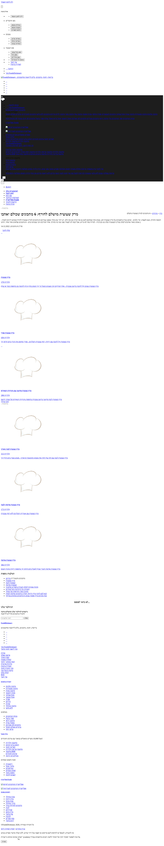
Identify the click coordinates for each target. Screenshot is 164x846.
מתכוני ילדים (60, 114)
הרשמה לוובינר (11, 202)
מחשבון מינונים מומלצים (38, 154)
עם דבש (9, 195)
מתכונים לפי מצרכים (79, 118)
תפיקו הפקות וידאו (8, 829)
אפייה (99, 114)
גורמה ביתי (10, 173)
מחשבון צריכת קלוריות (55, 154)
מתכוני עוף (78, 114)
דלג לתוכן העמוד (7, 2)
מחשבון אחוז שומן (22, 154)
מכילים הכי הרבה (12, 139)
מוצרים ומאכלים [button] (24, 135)
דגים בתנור (10, 821)
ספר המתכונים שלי (115, 118)
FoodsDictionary (6, 623)
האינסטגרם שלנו (12, 191)
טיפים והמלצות (26, 169)
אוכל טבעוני (10, 697)
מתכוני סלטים (152, 114)
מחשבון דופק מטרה (28, 152)
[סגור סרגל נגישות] (2, 6)
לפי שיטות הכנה (11, 118)
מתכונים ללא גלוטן (43, 114)
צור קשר (14, 62)
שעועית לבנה (10, 583)
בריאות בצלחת (108, 173)
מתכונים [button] (22, 110)
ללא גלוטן (9, 708)
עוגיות (89, 114)
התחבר (9, 69)
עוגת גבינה (9, 801)
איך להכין (99, 169)
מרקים (52, 114)
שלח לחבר (6, 230)
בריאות (83, 169)
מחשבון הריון (10, 160)
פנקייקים (9, 810)
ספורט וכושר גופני (52, 169)
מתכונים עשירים (93, 118)
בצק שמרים (10, 818)
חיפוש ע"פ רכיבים (25, 139)
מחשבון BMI (10, 154)
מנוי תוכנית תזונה (7, 668)
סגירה (4, 842)
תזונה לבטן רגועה (61, 173)
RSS (2, 675)
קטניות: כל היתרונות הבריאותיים (18, 589)
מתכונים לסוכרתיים (29, 114)
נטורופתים (9, 768)
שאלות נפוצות (6, 659)
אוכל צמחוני (120, 114)
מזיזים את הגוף (36, 173)
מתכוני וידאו (103, 118)
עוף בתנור (9, 814)
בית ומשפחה (91, 169)
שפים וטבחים (11, 770)
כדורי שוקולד (10, 803)
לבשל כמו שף (73, 173)
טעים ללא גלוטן (97, 173)
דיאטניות (9, 764)
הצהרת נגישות (16, 64)
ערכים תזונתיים (38, 139)
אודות (3, 653)
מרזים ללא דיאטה (48, 173)
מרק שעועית (10, 581)
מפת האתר (5, 657)
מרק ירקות (10, 799)
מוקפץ (94, 114)
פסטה (85, 114)
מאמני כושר (10, 773)
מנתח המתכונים (128, 118)
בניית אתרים (20, 829)
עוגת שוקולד (10, 797)
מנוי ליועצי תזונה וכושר (9, 649)
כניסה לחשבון (13, 105)
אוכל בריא (57, 118)
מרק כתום (9, 812)
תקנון (3, 662)
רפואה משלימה (64, 169)
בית (161, 213)
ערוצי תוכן (9, 167)
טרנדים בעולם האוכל (13, 114)
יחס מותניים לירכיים (13, 152)
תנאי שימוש (10, 662)
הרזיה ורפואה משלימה (22, 173)
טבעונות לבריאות (84, 173)
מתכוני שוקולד (11, 706)
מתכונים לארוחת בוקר (14, 805)
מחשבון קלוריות (58, 152)
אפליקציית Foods (12, 123)
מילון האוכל (10, 137)
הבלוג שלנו (5, 673)
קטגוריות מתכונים (6, 681)
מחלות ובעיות (76, 169)
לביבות (8, 816)
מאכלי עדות (48, 118)
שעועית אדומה (11, 585)
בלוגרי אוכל (10, 766)
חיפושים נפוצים (5, 792)
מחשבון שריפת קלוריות (43, 152)
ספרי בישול (40, 118)
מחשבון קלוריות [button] (23, 141)
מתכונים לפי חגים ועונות (26, 118)
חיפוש (8, 187)
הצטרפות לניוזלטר (12, 198)
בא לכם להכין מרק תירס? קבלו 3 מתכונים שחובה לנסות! (26, 594)
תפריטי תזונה (49, 139)
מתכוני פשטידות (141, 114)
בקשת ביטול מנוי (7, 670)
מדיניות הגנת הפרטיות (9, 839)
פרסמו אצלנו (5, 655)
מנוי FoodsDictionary (14, 73)
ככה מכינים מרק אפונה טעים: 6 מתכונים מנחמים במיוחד (26, 596)
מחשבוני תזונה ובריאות (14, 150)
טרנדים (155, 213)
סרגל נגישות (10, 204)
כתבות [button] (13, 165)
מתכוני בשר (69, 114)
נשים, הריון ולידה (39, 169)
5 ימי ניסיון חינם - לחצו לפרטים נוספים (19, 145)
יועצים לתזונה (11, 775)
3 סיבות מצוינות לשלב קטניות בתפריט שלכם (22, 587)
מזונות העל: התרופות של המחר (17, 591)
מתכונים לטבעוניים (109, 114)
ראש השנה (10, 193)
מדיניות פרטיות (6, 664)
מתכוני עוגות (129, 114)
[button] (12, 110)
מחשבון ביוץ (10, 162)
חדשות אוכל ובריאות (13, 169)
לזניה (7, 808)
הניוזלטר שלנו (7, 607)
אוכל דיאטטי (66, 118)
